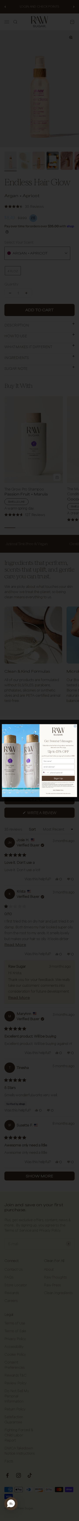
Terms (52, 787)
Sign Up (58, 778)
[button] (11, 1503)
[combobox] (45, 772)
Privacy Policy (48, 787)
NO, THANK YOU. (58, 790)
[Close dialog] (75, 726)
